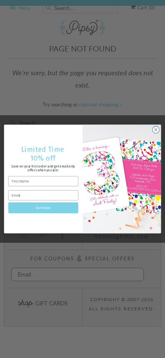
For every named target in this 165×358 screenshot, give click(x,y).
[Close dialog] (155, 129)
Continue (43, 208)
